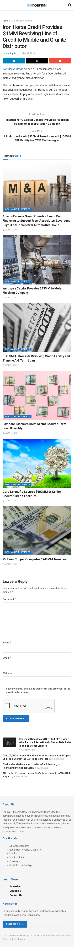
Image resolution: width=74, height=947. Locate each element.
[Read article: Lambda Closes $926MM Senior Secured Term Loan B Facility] (37, 395)
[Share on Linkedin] (14, 60)
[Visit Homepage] (37, 5)
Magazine (15, 891)
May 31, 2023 (28, 53)
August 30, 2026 (11, 365)
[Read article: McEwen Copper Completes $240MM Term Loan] (37, 530)
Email (7, 657)
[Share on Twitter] (37, 60)
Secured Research (19, 845)
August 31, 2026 (11, 230)
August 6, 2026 (57, 759)
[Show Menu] (4, 5)
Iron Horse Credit (13, 69)
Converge (14, 861)
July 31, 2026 (42, 768)
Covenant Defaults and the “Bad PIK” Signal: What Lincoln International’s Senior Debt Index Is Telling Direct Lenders (45, 742)
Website (7, 673)
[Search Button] (69, 5)
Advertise (14, 886)
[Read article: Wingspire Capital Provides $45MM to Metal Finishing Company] (37, 259)
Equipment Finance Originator (25, 849)
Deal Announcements (21, 21)
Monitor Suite (16, 857)
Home (5, 21)
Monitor (13, 853)
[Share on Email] (60, 60)
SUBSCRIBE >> (14, 924)
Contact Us (15, 895)
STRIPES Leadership (20, 865)
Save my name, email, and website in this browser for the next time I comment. (38, 690)
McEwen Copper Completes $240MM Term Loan (35, 559)
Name (7, 642)
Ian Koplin (11, 53)
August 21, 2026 (20, 777)
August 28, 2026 (11, 433)
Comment (9, 599)
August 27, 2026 (27, 750)
